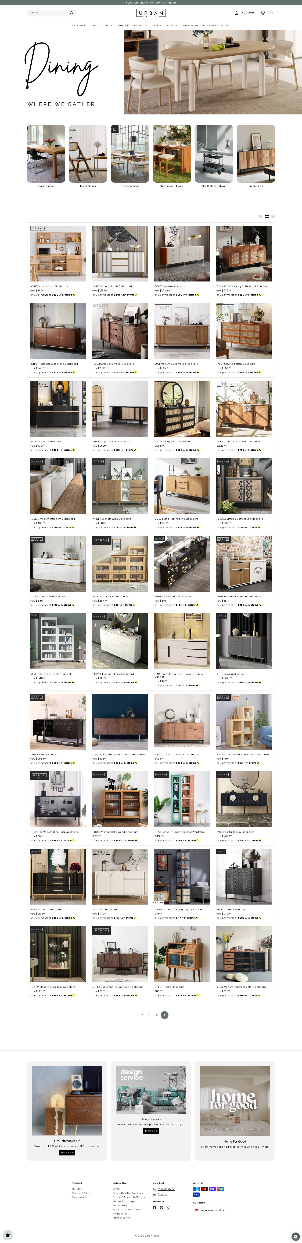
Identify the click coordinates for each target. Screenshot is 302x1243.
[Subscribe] (137, 635)
